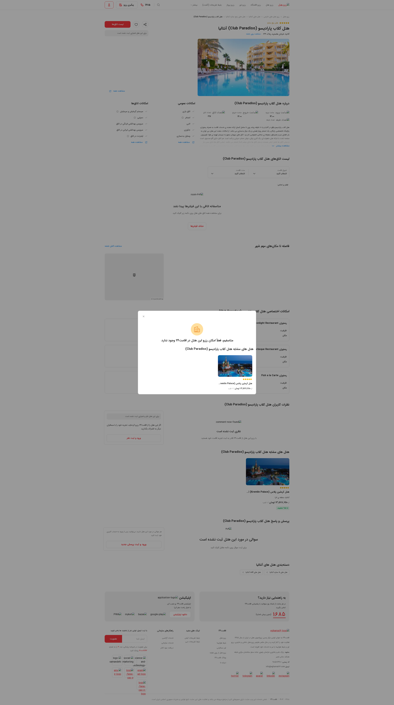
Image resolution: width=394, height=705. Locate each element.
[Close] (143, 316)
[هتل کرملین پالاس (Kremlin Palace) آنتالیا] (235, 366)
